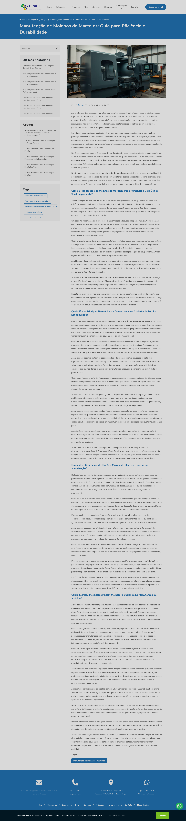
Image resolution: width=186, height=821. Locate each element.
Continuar (162, 816)
